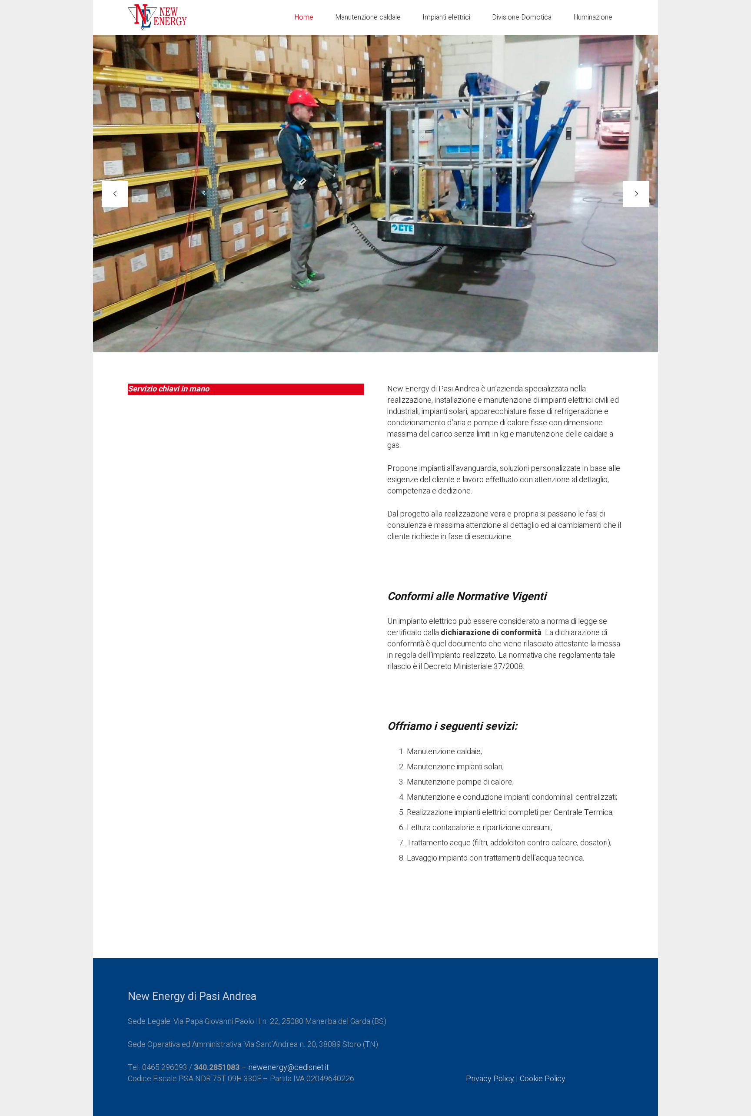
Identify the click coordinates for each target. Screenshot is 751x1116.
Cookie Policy (542, 1079)
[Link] (157, 17)
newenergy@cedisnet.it (288, 1067)
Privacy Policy (490, 1079)
